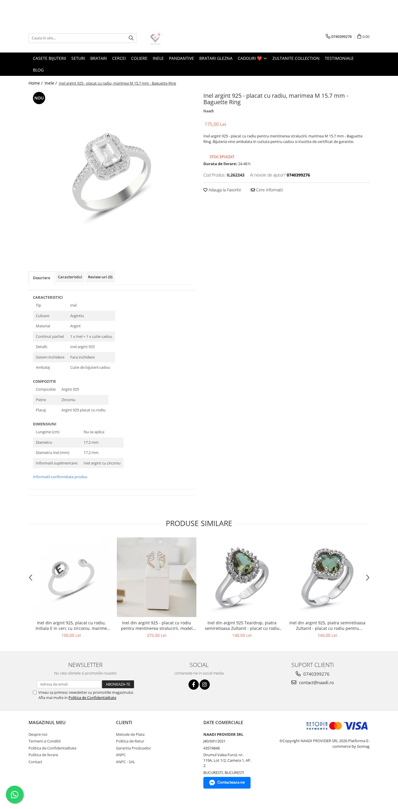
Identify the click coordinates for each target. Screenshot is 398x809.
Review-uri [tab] (100, 276)
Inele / (51, 83)
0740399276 (316, 674)
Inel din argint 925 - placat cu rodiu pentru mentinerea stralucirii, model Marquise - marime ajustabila (157, 625)
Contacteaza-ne (231, 782)
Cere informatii (269, 190)
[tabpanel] (112, 172)
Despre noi (38, 734)
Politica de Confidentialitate (92, 697)
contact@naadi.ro (316, 682)
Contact (35, 761)
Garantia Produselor (133, 748)
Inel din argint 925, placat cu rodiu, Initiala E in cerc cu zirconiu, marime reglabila (71, 625)
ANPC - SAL (125, 761)
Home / (36, 83)
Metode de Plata (130, 734)
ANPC (121, 754)
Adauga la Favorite (224, 190)
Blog (38, 70)
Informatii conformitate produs (60, 476)
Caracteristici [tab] (70, 276)
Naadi (208, 110)
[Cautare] (131, 38)
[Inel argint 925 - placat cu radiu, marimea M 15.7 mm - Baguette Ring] (112, 172)
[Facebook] (194, 684)
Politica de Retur (130, 741)
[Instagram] (205, 684)
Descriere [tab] (41, 277)
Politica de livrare (43, 754)
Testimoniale (339, 58)
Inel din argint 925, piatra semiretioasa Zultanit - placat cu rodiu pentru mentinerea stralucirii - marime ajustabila (327, 625)
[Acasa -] (174, 38)
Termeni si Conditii (45, 741)
